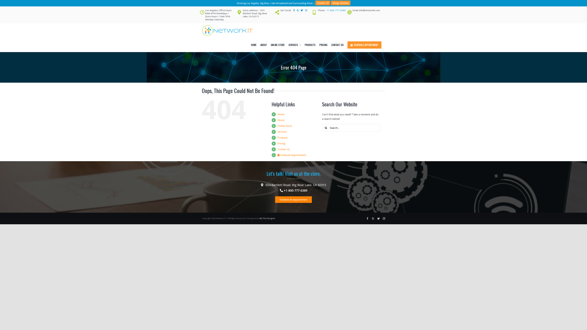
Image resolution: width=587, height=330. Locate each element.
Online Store (284, 126)
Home (280, 114)
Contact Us (283, 149)
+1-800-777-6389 (336, 10)
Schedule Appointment (293, 155)
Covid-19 (323, 3)
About (280, 120)
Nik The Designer (267, 218)
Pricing (281, 143)
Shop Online (340, 3)
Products (282, 137)
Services (282, 131)
